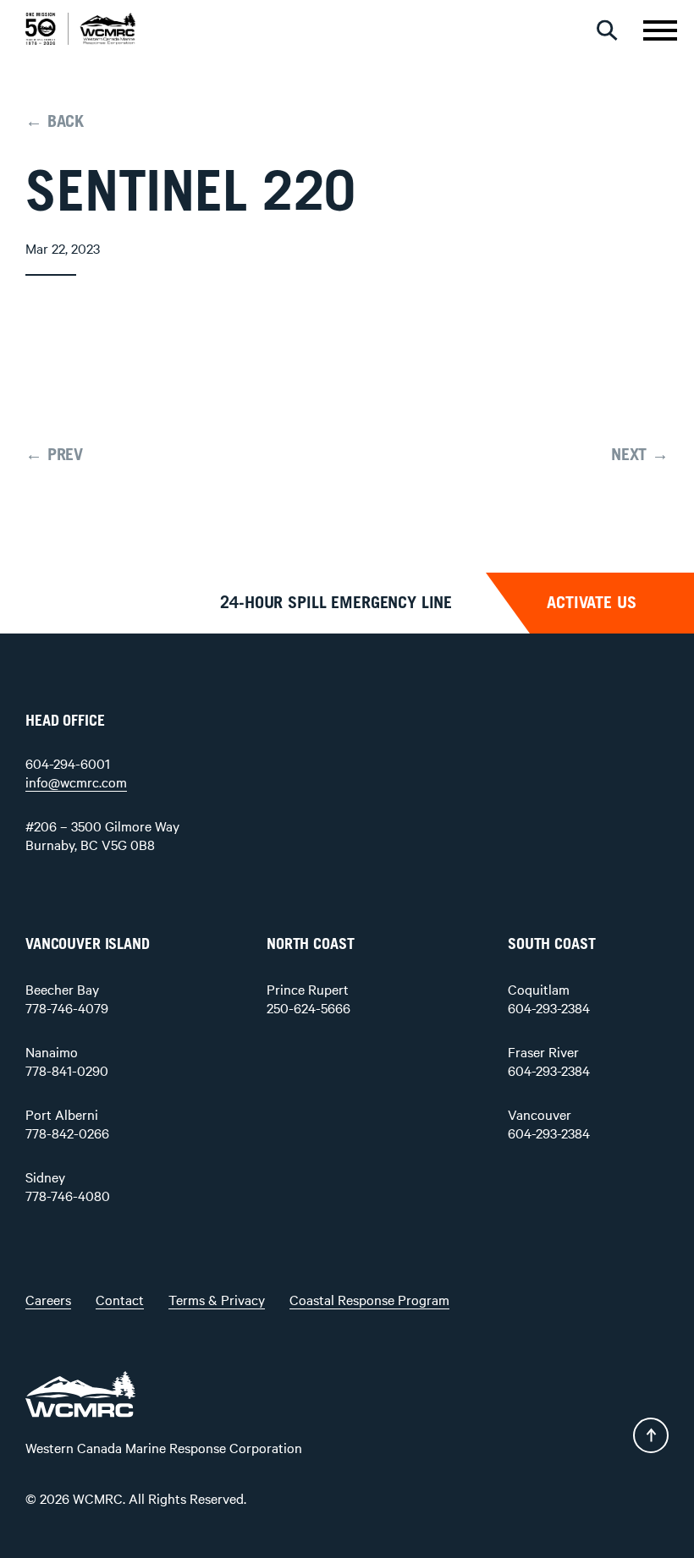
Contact (120, 1299)
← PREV (54, 455)
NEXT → (640, 455)
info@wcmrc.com (76, 781)
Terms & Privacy (216, 1299)
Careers (48, 1299)
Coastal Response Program (369, 1299)
